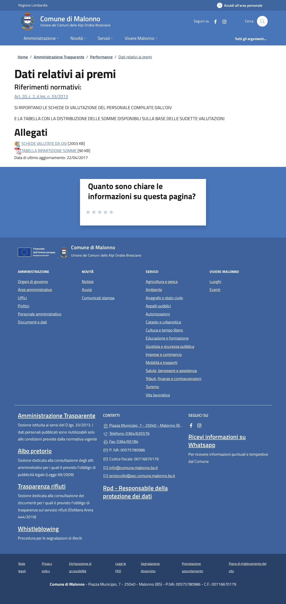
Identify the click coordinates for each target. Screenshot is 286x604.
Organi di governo (33, 282)
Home (23, 57)
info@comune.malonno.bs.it (133, 468)
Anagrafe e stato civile (164, 298)
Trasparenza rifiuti (42, 486)
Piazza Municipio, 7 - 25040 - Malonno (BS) (145, 424)
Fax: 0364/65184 (123, 441)
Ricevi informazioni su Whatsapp (217, 440)
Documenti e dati (32, 322)
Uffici (22, 298)
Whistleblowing (38, 528)
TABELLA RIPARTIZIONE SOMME (49, 151)
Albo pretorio (35, 450)
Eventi (215, 290)
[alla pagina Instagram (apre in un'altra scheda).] (222, 21)
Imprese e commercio (164, 354)
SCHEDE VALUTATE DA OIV (44, 143)
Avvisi (87, 290)
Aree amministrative (35, 290)
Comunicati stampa (98, 298)
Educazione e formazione (167, 338)
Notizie (88, 282)
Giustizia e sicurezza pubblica (170, 346)
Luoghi (215, 282)
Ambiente (154, 290)
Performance (101, 57)
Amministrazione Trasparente (59, 57)
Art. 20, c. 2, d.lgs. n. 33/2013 (41, 96)
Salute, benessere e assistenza (171, 371)
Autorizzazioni (158, 314)
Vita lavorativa (158, 395)
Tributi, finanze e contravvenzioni (173, 379)
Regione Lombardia (32, 5)
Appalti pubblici (158, 306)
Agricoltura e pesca (162, 282)
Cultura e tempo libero (164, 330)
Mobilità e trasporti (161, 362)
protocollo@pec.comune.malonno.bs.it (141, 476)
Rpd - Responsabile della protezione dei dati (135, 492)
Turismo (152, 387)
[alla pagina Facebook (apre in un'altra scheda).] (213, 21)
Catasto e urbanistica (163, 322)
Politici (23, 306)
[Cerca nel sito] (262, 21)
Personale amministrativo (39, 314)
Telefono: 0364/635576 (128, 433)
